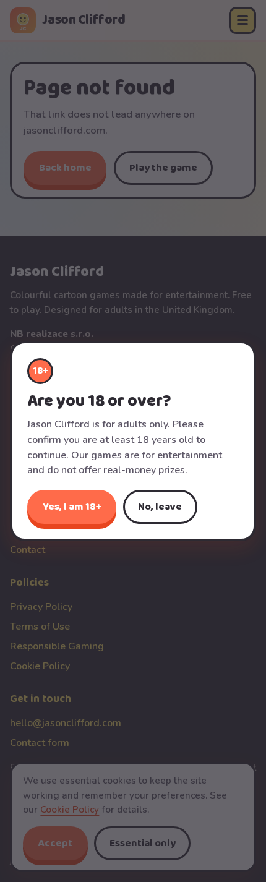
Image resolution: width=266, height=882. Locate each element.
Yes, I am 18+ (72, 507)
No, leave (160, 507)
